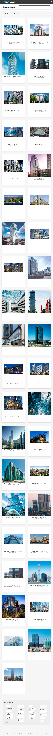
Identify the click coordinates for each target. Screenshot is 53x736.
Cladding (8, 705)
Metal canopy (31, 712)
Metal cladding (9, 708)
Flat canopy (42, 718)
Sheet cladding (31, 718)
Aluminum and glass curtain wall (42, 710)
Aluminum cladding (8, 718)
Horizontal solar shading (21, 720)
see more (7, 722)
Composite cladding (20, 713)
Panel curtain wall (31, 715)
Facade (41, 720)
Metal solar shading (20, 706)
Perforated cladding (42, 706)
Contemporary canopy (31, 709)
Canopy (30, 705)
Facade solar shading (9, 714)
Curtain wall (20, 709)
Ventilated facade (42, 715)
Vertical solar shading (20, 716)
